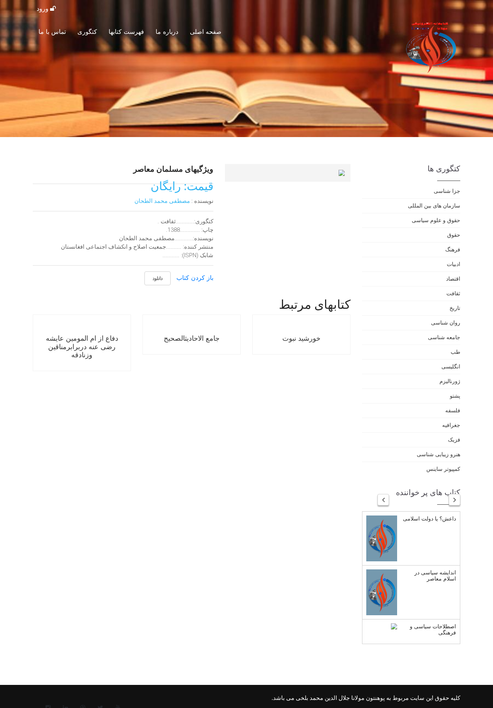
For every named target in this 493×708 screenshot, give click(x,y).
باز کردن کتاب (194, 277)
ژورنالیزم (449, 381)
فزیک (454, 439)
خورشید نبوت (301, 338)
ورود (43, 8)
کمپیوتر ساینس (443, 468)
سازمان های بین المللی (434, 205)
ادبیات (453, 264)
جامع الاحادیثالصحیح (192, 338)
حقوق (453, 234)
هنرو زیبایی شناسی (438, 454)
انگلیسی (450, 366)
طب (455, 351)
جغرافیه (451, 425)
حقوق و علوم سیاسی (436, 220)
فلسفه (452, 410)
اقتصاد (453, 278)
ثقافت (453, 293)
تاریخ (454, 308)
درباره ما (167, 31)
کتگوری (87, 31)
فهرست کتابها (126, 31)
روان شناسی (445, 322)
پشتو (455, 395)
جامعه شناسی (444, 337)
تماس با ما (52, 31)
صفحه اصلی (205, 31)
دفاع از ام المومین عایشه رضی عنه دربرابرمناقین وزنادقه (82, 346)
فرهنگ (452, 249)
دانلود (158, 278)
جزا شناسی (447, 190)
